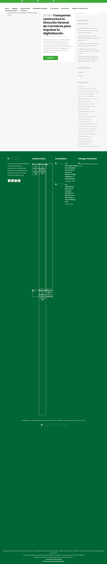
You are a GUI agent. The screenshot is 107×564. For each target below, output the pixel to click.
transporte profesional (84, 144)
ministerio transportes (84, 124)
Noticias (80, 75)
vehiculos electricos (93, 146)
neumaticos (94, 126)
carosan (96, 91)
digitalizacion (82, 104)
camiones (90, 91)
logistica (92, 111)
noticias (80, 129)
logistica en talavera (84, 116)
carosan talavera (83, 94)
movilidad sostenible (84, 126)
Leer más (50, 58)
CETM (85, 96)
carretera (91, 94)
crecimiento (94, 99)
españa (94, 106)
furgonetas (81, 109)
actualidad (81, 86)
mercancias (93, 116)
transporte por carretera (85, 141)
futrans (87, 109)
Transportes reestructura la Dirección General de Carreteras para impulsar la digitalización (57, 24)
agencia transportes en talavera (87, 89)
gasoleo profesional (83, 111)
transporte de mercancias (85, 136)
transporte (81, 134)
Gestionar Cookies (69, 420)
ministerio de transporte (85, 119)
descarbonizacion (83, 101)
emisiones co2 (91, 104)
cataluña (80, 96)
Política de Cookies (80, 420)
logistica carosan (83, 114)
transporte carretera (90, 134)
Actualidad (59, 36)
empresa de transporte (84, 106)
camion (85, 91)
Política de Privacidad (56, 420)
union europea (82, 146)
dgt (90, 101)
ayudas (80, 91)
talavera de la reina (83, 131)
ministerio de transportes (85, 121)
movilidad (94, 124)
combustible (91, 96)
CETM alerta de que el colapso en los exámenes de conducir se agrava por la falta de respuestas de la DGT (88, 59)
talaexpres (93, 129)
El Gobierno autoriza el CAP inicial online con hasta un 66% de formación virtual (88, 51)
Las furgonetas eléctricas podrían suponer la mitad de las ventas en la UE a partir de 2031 (88, 38)
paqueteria (86, 129)
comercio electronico (84, 99)
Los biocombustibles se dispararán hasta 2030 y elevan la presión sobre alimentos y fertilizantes (88, 30)
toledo (92, 131)
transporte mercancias (84, 139)
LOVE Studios (36, 420)
